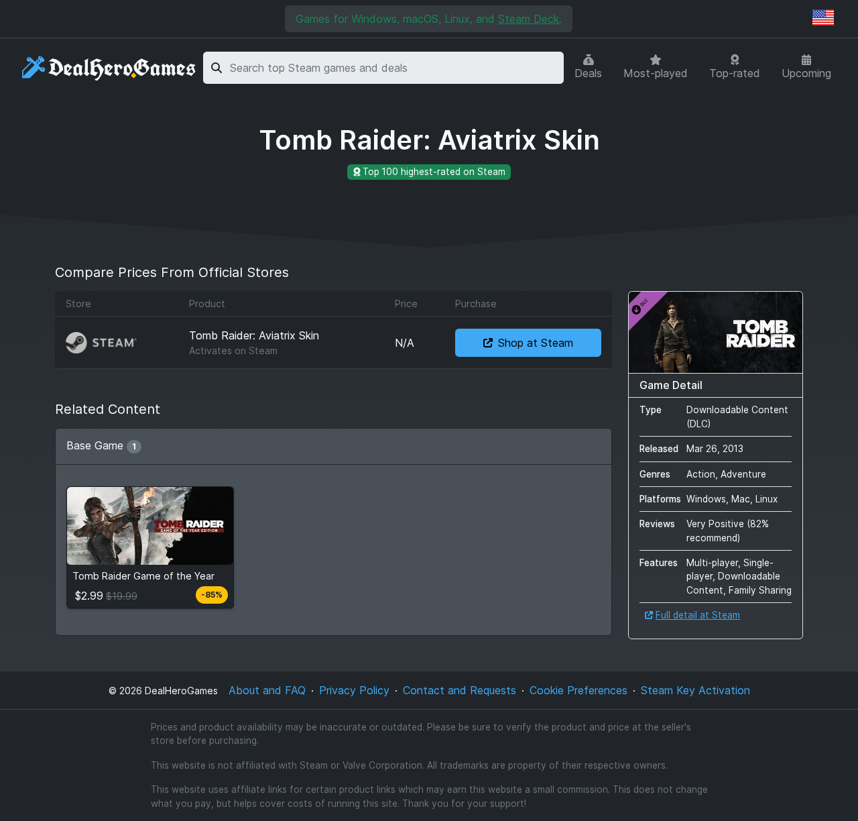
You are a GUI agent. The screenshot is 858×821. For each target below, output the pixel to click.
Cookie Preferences (578, 690)
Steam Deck (528, 18)
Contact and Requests (459, 690)
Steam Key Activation (695, 690)
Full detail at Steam (698, 615)
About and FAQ (267, 690)
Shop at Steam (535, 342)
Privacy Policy (354, 690)
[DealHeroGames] (109, 68)
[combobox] (394, 67)
